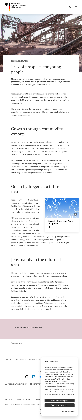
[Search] (70, 7)
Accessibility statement (17, 384)
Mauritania (32, 359)
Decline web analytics (59, 405)
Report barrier (39, 384)
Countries (23, 359)
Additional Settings (68, 411)
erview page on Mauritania (31, 327)
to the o (17, 327)
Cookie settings (61, 386)
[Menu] (76, 7)
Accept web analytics (59, 400)
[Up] (41, 411)
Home (16, 359)
